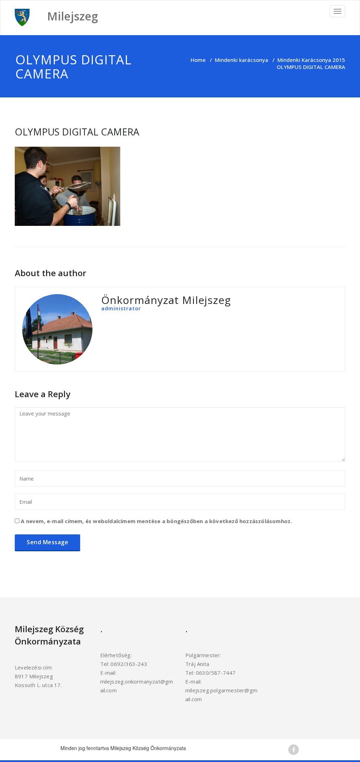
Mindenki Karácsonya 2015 (311, 59)
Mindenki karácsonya (241, 59)
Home (198, 59)
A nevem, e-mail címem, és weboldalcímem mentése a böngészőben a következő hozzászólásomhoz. (156, 521)
